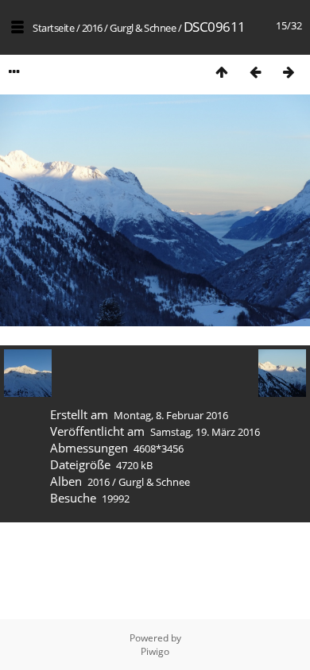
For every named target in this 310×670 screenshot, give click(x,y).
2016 (92, 28)
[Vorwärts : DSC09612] (288, 72)
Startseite (53, 28)
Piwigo (155, 651)
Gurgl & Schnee (143, 28)
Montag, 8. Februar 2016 (171, 415)
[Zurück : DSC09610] (255, 72)
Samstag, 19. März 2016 (205, 432)
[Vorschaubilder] (221, 72)
